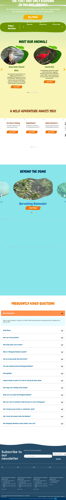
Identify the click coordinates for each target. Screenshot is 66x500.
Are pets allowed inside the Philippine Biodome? (18, 366)
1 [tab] (27, 92)
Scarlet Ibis (49, 67)
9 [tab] (38, 92)
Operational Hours (9, 313)
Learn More (16, 87)
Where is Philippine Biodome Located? (15, 352)
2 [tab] (29, 92)
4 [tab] (31, 92)
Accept (55, 498)
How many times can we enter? (13, 345)
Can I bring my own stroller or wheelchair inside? (19, 409)
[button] (33, 17)
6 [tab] (34, 92)
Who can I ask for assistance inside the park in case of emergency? (24, 402)
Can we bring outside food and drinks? (15, 359)
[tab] (33, 313)
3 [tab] (30, 92)
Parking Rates (7, 373)
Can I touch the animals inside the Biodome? (17, 416)
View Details (12, 132)
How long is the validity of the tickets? (15, 388)
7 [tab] (35, 92)
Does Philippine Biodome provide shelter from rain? (19, 423)
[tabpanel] (16, 68)
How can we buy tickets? (11, 338)
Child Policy (7, 330)
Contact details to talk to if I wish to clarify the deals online (22, 380)
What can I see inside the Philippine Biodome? (17, 395)
